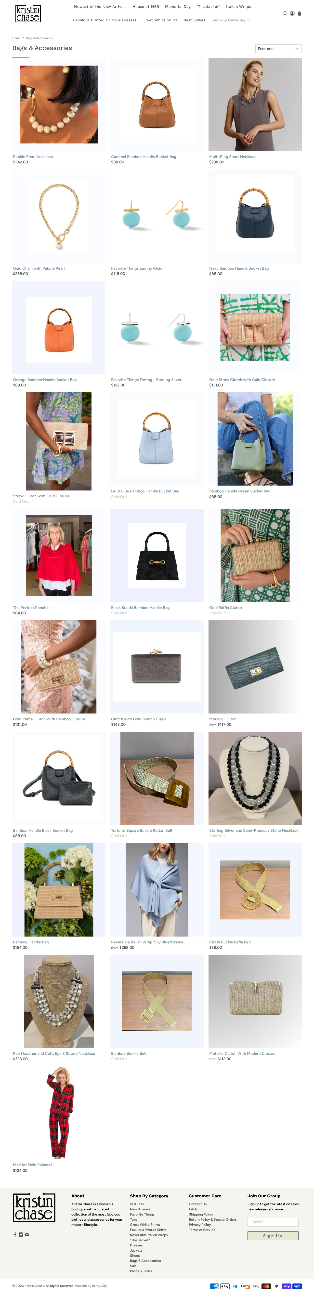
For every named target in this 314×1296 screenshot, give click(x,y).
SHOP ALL (138, 1204)
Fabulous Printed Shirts (148, 1230)
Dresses (136, 1245)
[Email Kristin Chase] (27, 1236)
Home (16, 38)
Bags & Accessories (39, 38)
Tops (133, 1219)
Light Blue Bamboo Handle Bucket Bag (145, 491)
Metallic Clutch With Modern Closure (242, 1053)
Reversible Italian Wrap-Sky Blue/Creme (147, 942)
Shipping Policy (201, 1214)
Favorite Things (142, 1214)
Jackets (136, 1250)
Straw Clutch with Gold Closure (41, 496)
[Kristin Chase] (28, 13)
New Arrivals (140, 1209)
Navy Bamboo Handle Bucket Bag (239, 268)
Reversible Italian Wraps (149, 1235)
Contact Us (198, 1204)
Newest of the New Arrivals (100, 6)
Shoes (135, 1256)
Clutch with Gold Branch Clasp (138, 719)
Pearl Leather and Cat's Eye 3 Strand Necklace (54, 1053)
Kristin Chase (34, 1286)
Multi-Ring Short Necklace (233, 156)
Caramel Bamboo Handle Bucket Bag (143, 156)
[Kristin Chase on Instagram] (21, 1236)
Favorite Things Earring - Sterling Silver (146, 379)
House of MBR (145, 6)
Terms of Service (202, 1230)
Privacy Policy (200, 1225)
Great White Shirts (160, 20)
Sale (133, 1266)
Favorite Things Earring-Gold (136, 268)
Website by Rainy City (91, 1286)
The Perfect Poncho (31, 607)
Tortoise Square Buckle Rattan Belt (141, 830)
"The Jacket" (208, 6)
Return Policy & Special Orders (213, 1219)
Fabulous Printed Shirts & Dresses (105, 20)
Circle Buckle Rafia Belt (230, 942)
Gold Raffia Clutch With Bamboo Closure (49, 719)
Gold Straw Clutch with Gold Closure (242, 379)
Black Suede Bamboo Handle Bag (140, 607)
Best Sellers (195, 20)
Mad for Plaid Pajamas (32, 1165)
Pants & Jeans (141, 1271)
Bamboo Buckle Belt (129, 1053)
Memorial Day (178, 6)
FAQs (193, 1209)
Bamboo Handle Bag (31, 942)
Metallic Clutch (222, 719)
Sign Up (273, 1235)
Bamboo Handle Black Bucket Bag (43, 830)
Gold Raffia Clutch (225, 607)
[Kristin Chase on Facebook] (15, 1236)
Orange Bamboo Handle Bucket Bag (45, 379)
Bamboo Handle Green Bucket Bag (240, 491)
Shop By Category (228, 20)
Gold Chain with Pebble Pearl (39, 268)
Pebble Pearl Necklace (33, 156)
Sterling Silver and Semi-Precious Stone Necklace (254, 830)
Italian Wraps (238, 6)
